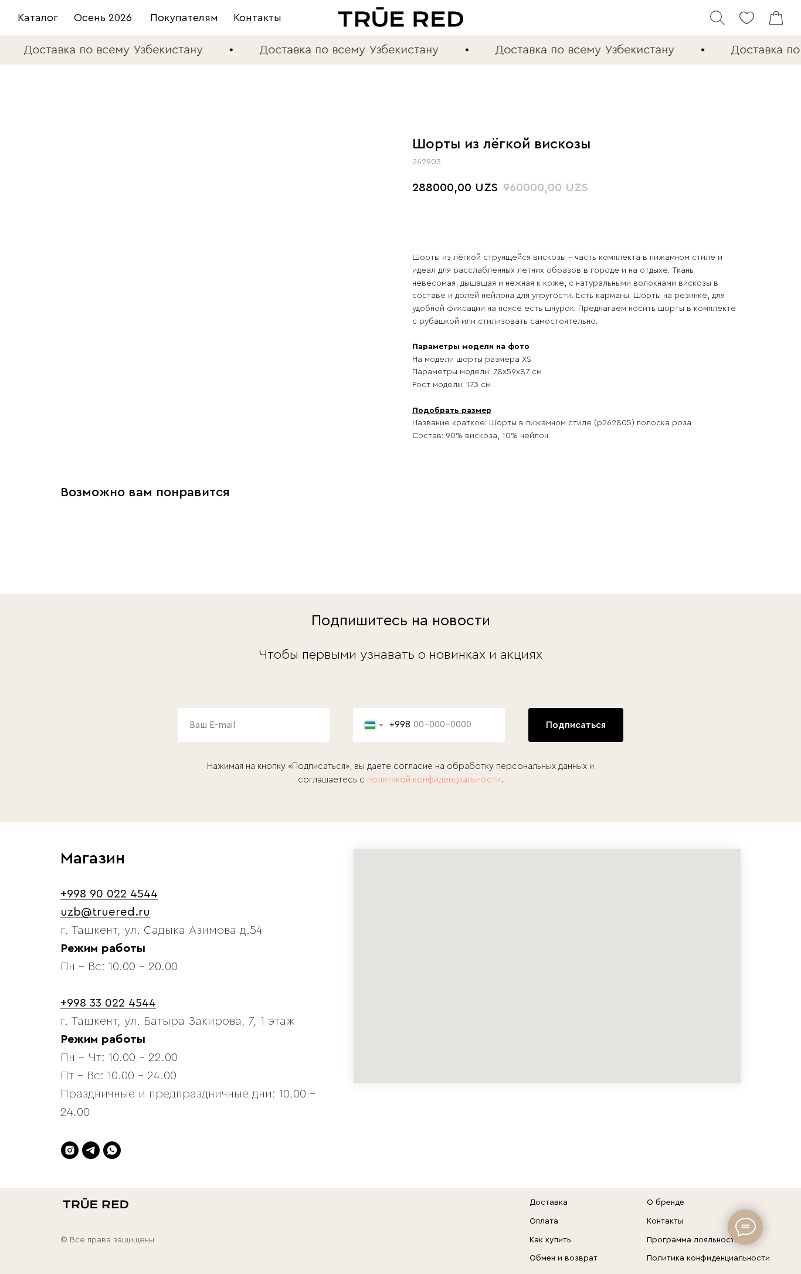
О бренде (665, 1202)
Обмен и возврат (564, 1258)
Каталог (38, 17)
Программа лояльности (693, 1240)
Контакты (257, 17)
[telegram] (91, 1150)
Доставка (549, 1202)
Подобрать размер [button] (451, 410)
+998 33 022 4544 (108, 1003)
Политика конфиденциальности (708, 1258)
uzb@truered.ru (105, 912)
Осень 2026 (103, 17)
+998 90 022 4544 (109, 894)
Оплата (544, 1221)
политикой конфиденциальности (434, 779)
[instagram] (70, 1150)
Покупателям (184, 17)
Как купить (550, 1240)
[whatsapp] (112, 1150)
